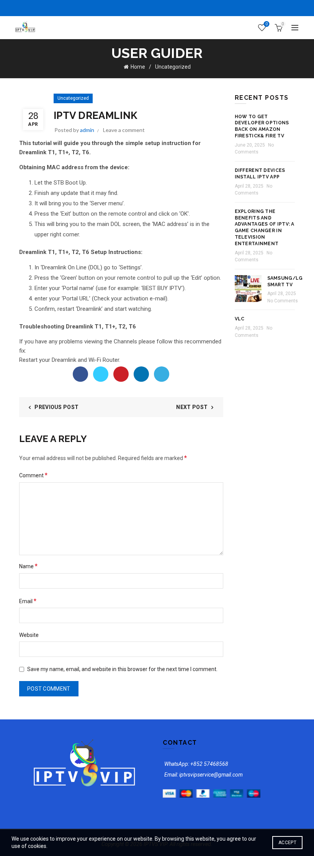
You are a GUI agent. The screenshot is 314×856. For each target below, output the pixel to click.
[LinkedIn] (141, 374)
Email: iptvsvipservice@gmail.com (203, 775)
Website (29, 635)
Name (28, 566)
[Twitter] (100, 374)
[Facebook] (80, 374)
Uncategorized (173, 67)
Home (138, 67)
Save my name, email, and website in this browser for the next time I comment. (122, 669)
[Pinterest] (121, 374)
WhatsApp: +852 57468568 (196, 764)
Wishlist (266, 24)
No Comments (282, 300)
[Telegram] (161, 374)
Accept (287, 842)
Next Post (192, 407)
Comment (33, 475)
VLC (240, 319)
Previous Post (56, 407)
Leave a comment (124, 130)
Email (27, 601)
